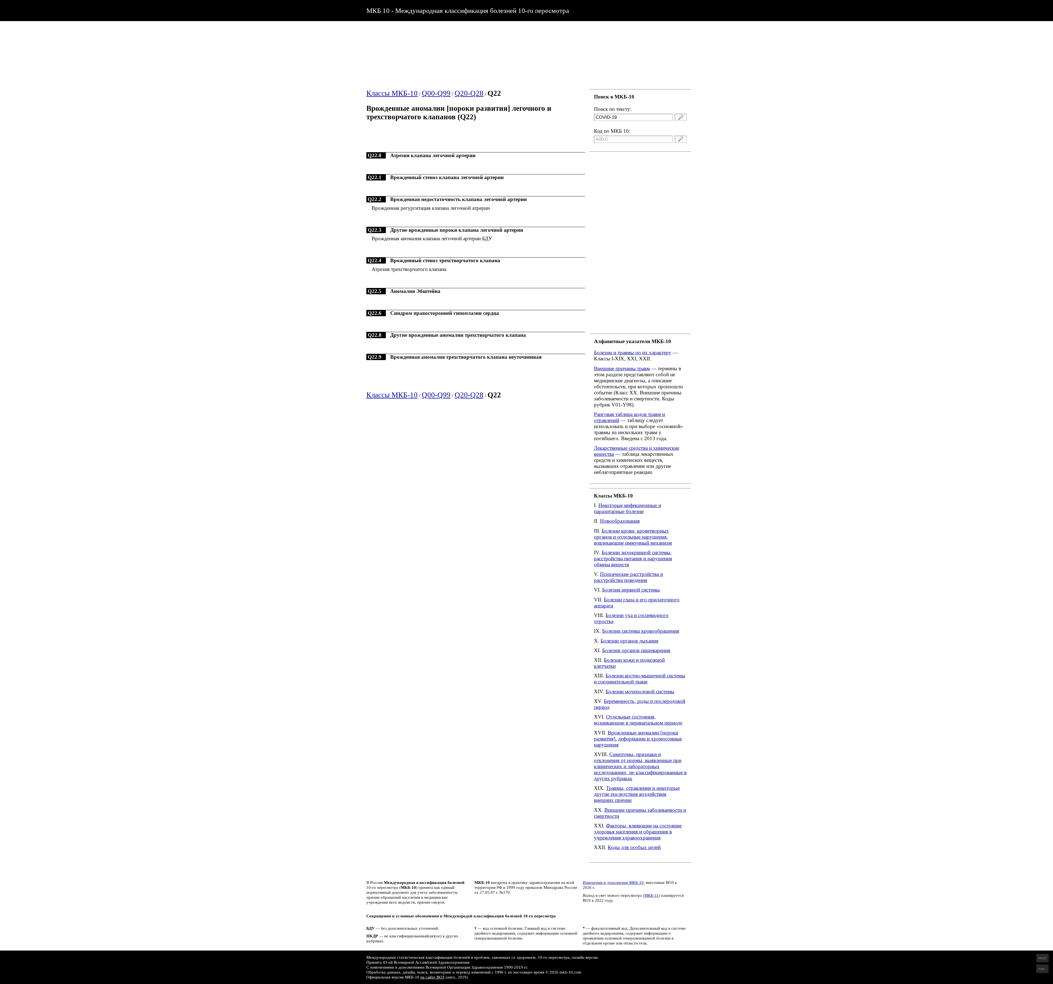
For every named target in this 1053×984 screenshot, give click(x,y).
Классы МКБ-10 (392, 93)
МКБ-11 (651, 895)
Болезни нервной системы (631, 590)
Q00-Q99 (436, 93)
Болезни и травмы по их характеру (632, 352)
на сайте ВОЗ (432, 977)
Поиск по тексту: (613, 109)
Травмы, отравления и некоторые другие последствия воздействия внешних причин (637, 794)
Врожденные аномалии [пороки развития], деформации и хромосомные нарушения (638, 739)
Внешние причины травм (622, 368)
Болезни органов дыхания (629, 641)
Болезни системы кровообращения (640, 631)
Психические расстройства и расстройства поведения (628, 577)
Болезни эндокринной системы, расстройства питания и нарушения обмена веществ (633, 558)
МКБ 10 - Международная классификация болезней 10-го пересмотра (467, 10)
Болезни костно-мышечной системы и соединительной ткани (639, 679)
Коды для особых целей (634, 847)
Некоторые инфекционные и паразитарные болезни (627, 508)
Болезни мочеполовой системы (639, 691)
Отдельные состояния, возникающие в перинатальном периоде (638, 720)
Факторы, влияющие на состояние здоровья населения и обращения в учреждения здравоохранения (638, 832)
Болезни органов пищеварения (636, 650)
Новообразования (620, 521)
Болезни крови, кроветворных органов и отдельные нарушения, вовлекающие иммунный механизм (633, 537)
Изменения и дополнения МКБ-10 (613, 882)
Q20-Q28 (469, 93)
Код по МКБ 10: (612, 131)
